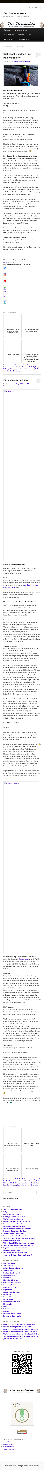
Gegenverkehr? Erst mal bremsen (15, 1248)
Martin (5, 1327)
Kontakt (30, 35)
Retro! (5, 1306)
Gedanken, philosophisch (12, 1282)
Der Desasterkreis (14, 13)
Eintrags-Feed (8, 1444)
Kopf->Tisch (7, 1289)
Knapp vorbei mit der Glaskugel (14, 1236)
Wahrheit (26, 369)
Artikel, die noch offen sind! (13, 1268)
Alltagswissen (8, 1266)
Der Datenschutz (9, 35)
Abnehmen (31, 1181)
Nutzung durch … (9, 39)
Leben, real (11, 1181)
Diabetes (18, 367)
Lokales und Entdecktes (11, 1301)
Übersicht (7, 30)
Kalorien (37, 1183)
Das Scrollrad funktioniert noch (14, 1226)
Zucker (37, 369)
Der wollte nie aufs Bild (11, 1250)
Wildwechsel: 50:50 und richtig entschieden (18, 1243)
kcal (4, 1185)
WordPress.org (8, 1449)
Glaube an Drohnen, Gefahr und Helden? (17, 1255)
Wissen (32, 369)
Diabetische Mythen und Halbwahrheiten (17, 55)
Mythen (11, 369)
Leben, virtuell (8, 1297)
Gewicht (31, 1183)
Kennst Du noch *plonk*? (12, 1214)
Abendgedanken (9, 1263)
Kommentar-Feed (9, 1447)
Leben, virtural (8, 1299)
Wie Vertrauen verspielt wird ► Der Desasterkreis (20, 1334)
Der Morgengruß (9, 1275)
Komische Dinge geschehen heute (15, 1231)
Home (5, 262)
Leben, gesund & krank (11, 1292)
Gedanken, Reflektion (22, 1179)
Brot (37, 1181)
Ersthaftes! (7, 1278)
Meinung (6, 369)
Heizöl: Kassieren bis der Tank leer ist (16, 1221)
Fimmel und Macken (10, 1280)
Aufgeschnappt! (8, 1270)
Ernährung (16, 1183)
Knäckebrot (10, 1185)
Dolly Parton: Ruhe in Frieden (13, 1212)
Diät (11, 1183)
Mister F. (27, 61)
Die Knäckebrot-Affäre (16, 380)
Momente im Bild (9, 1304)
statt (21, 369)
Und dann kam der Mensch (12, 1224)
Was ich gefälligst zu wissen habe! (15, 1252)
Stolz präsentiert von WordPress (28, 1466)
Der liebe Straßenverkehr (12, 1273)
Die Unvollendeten (23, 39)
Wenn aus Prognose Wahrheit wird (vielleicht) (19, 1238)
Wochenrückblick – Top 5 (12, 1313)
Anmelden (6, 1442)
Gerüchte (25, 367)
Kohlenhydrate (33, 367)
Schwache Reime (9, 1309)
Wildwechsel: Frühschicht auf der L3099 (17, 1228)
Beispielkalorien (24, 959)
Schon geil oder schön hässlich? (15, 1217)
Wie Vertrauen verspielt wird (13, 1219)
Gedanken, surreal (9, 1287)
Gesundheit (24, 1183)
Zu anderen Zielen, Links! (23, 365)
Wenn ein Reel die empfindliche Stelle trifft (18, 1245)
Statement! (7, 1311)
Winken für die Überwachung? (13, 1233)
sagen (17, 369)
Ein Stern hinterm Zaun (11, 1240)
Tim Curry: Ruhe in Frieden (12, 1209)
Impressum (20, 35)
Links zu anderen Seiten (20, 30)
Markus (5, 1331)
